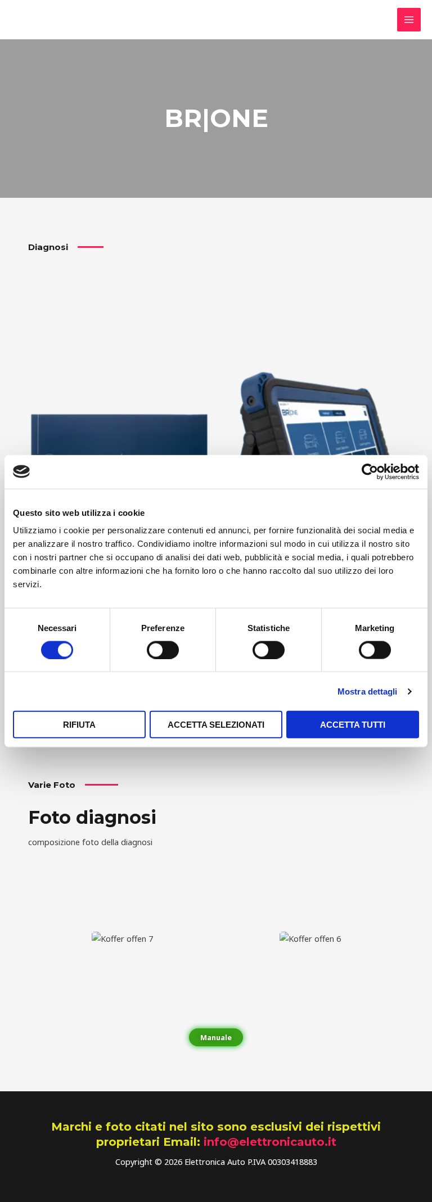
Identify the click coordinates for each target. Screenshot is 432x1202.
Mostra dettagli (368, 691)
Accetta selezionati (216, 724)
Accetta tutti (352, 724)
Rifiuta (79, 724)
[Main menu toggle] (409, 19)
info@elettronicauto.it (270, 1142)
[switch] (163, 650)
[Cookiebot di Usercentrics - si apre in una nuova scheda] (370, 471)
